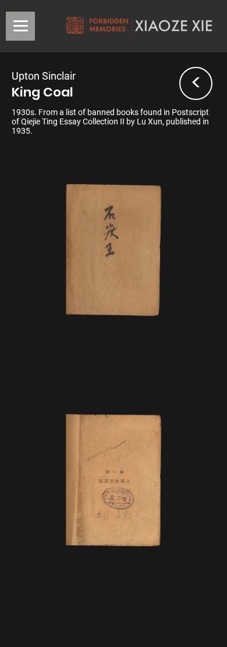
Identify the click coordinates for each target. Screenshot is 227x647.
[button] (20, 26)
